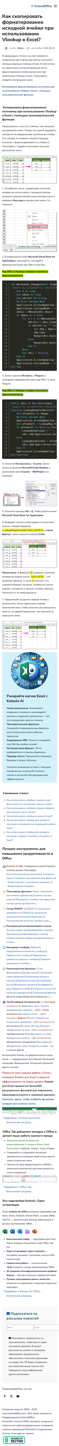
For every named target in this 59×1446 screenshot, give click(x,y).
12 (42, 1002)
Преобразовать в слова (38, 1034)
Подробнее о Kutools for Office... (22, 1291)
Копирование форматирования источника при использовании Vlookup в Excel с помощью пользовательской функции (28, 90)
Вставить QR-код (30, 1026)
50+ (39, 1010)
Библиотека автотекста (29, 980)
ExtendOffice (43, 6)
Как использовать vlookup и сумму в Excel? (29, 816)
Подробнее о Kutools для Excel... (23, 1118)
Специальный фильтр (44, 992)
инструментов (13, 1006)
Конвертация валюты (18, 1038)
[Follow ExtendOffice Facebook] (4, 1396)
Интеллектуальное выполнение (23, 874)
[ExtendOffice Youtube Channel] (17, 1396)
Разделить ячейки (38, 1046)
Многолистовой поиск (32, 916)
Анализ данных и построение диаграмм (29, 882)
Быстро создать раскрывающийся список (28, 930)
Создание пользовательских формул (34, 878)
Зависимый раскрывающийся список (26, 934)
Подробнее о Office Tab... (18, 1187)
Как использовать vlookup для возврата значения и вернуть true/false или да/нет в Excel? (29, 836)
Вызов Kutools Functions (21, 886)
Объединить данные (25, 984)
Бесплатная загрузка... (19, 1122)
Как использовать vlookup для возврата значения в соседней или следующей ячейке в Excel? (31, 824)
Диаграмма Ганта (28, 1014)
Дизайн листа (29, 972)
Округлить (30, 903)
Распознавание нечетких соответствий (27, 920)
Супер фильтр (23, 992)
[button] (55, 6)
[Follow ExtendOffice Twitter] (11, 1396)
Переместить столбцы (18, 955)
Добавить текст (31, 1006)
